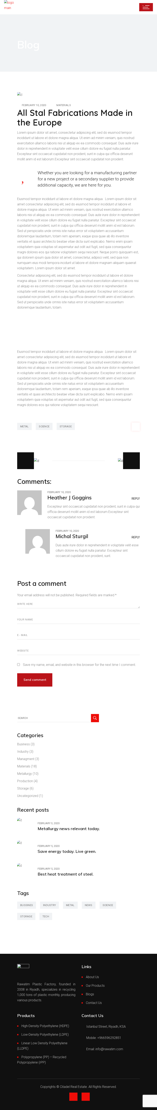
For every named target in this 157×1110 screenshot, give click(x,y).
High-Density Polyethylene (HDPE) (45, 1026)
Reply (136, 498)
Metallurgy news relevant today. (69, 828)
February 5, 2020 (48, 845)
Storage (23, 788)
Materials (63, 105)
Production (25, 781)
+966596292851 (109, 1038)
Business (23, 744)
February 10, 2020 (34, 105)
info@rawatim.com (109, 1049)
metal (24, 426)
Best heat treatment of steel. (65, 874)
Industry (23, 752)
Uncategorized (27, 796)
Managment (25, 759)
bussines (26, 905)
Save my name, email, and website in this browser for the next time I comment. (79, 665)
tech (46, 916)
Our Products (95, 986)
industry (49, 905)
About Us (92, 977)
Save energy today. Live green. (67, 851)
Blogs (90, 994)
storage (66, 426)
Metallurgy (24, 774)
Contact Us (94, 1003)
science (44, 426)
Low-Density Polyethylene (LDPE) (45, 1034)
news (88, 905)
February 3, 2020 (48, 823)
